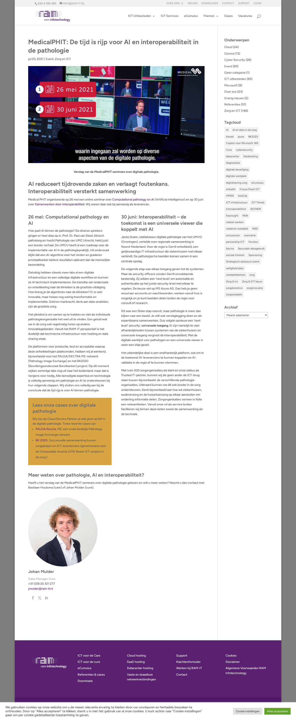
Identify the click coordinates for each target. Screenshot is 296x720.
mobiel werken (235, 222)
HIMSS (230, 195)
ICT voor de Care (89, 655)
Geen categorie (235, 72)
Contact (228, 3)
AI (227, 129)
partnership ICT (235, 241)
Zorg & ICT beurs (252, 281)
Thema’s (209, 16)
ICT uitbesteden (235, 79)
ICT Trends (258, 202)
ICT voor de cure (89, 662)
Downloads (210, 3)
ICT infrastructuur (236, 202)
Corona (229, 53)
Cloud (228, 47)
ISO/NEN (255, 208)
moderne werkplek (237, 228)
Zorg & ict (232, 281)
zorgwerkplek (234, 294)
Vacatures (245, 16)
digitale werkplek (236, 176)
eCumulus (191, 16)
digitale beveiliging (237, 169)
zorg (252, 274)
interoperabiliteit (236, 208)
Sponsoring (255, 255)
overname (250, 235)
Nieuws (193, 3)
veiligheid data (234, 268)
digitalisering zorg (236, 182)
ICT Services (170, 16)
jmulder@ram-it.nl (40, 589)
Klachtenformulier (188, 662)
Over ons (172, 3)
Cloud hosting (136, 655)
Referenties (232, 104)
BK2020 (253, 136)
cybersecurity (244, 149)
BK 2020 (41, 440)
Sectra (230, 248)
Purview (253, 241)
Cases (228, 16)
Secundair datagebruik (251, 248)
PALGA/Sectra (46, 429)
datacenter (232, 156)
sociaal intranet (235, 255)
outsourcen (233, 235)
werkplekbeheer (235, 274)
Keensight (232, 215)
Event (50, 59)
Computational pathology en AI (133, 199)
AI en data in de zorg (245, 129)
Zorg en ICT (63, 59)
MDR (245, 215)
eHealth (231, 189)
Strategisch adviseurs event (242, 261)
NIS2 (255, 228)
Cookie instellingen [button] (248, 711)
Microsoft (230, 85)
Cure (229, 149)
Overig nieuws (234, 98)
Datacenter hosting (140, 668)
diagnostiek (233, 162)
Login (257, 3)
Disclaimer (233, 662)
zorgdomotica (234, 288)
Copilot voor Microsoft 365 (242, 143)
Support (244, 3)
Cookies (231, 655)
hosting (242, 195)
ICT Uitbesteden (139, 16)
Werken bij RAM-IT (189, 668)
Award (230, 136)
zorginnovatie (255, 288)
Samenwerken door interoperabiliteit (60, 204)
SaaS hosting (136, 662)
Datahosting (250, 156)
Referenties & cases (91, 674)
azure (241, 136)
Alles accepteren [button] (277, 711)
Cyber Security (234, 60)
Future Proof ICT (250, 189)
